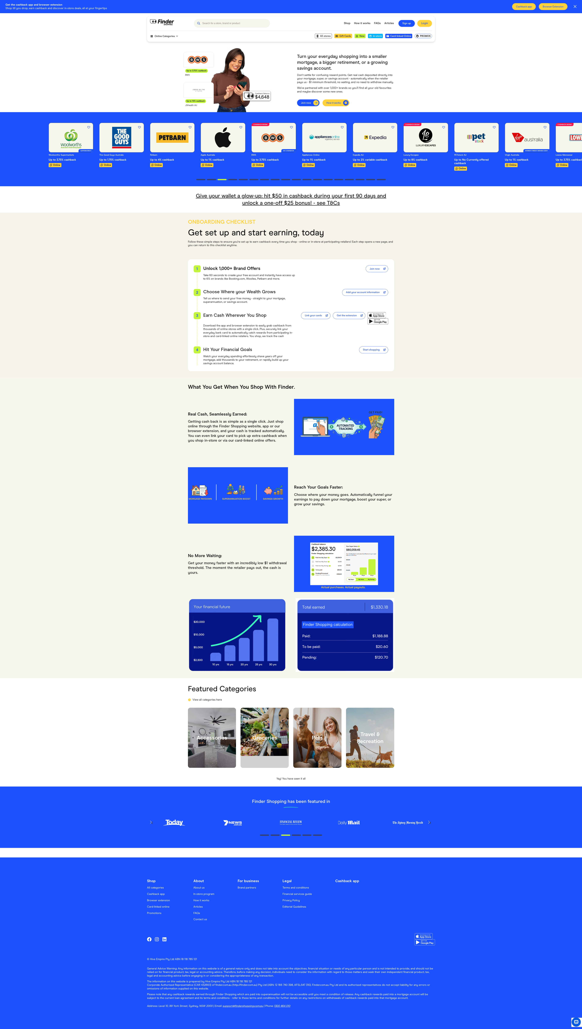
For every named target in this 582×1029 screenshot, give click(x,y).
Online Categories (165, 36)
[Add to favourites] (38, 127)
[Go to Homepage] (169, 23)
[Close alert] (575, 6)
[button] (198, 23)
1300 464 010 (282, 1006)
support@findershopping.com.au (243, 1006)
